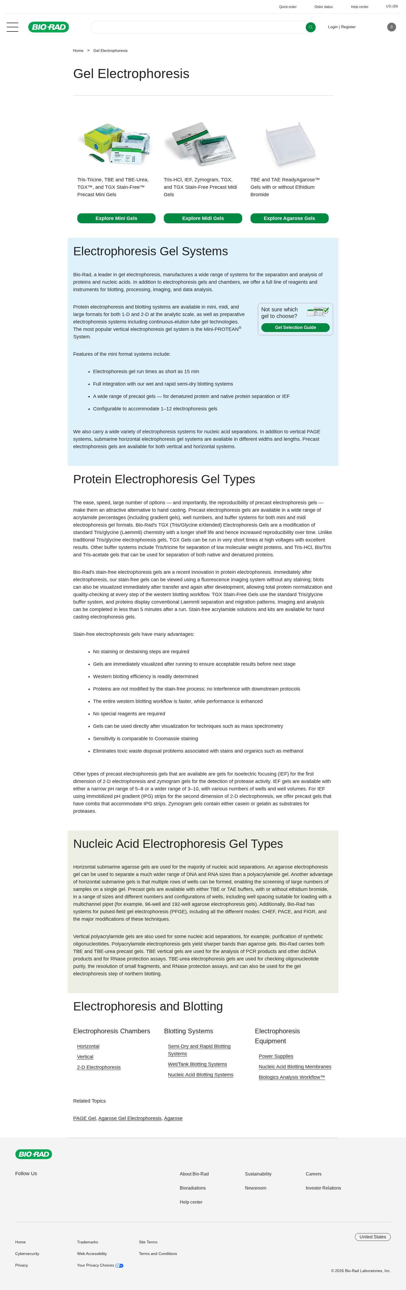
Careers (313, 1174)
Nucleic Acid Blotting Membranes (295, 1066)
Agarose (173, 1118)
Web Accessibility (92, 1253)
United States (373, 1237)
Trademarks (87, 1242)
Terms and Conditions (158, 1253)
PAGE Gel (84, 1118)
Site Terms (148, 1242)
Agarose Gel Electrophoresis (130, 1118)
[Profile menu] (368, 27)
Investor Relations (323, 1188)
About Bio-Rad (194, 1174)
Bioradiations (193, 1188)
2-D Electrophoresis (99, 1067)
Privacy (21, 1265)
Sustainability (258, 1174)
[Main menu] (12, 26)
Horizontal (88, 1046)
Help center (191, 1202)
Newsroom (255, 1188)
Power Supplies (276, 1056)
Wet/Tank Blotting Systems (197, 1064)
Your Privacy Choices (96, 1265)
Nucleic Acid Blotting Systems (200, 1074)
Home (78, 50)
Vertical (85, 1057)
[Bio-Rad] (33, 1154)
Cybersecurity (27, 1253)
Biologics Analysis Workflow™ (292, 1077)
